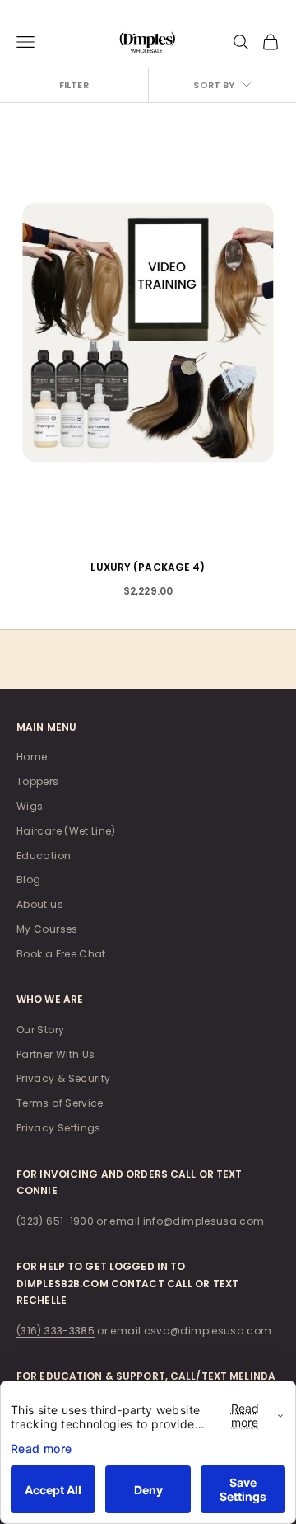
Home (31, 757)
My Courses (47, 929)
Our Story (40, 1030)
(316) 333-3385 (55, 1331)
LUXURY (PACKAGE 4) (147, 567)
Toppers (37, 781)
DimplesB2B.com (62, 1284)
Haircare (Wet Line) (66, 831)
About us (39, 904)
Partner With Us (55, 1054)
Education (43, 856)
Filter (74, 85)
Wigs (29, 806)
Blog (28, 880)
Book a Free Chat (61, 954)
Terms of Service (60, 1103)
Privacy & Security (63, 1078)
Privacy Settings (58, 1128)
